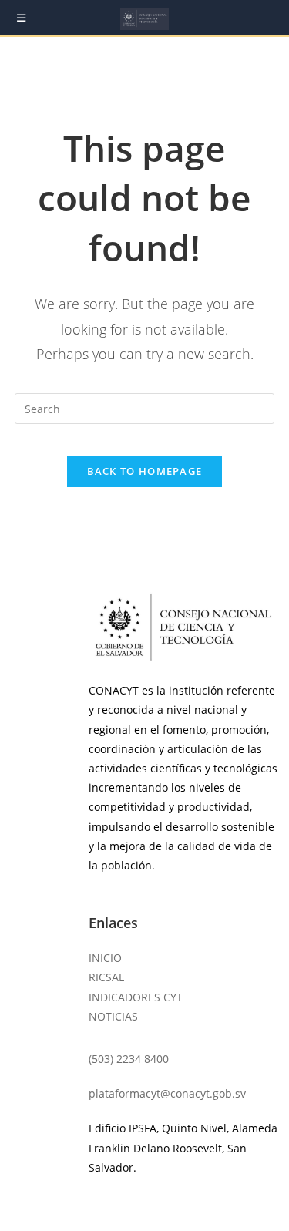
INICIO (105, 957)
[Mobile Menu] (21, 18)
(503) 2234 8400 (129, 1058)
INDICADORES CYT (136, 997)
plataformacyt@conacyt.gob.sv (167, 1093)
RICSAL (106, 977)
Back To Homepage (145, 471)
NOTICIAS (113, 1016)
